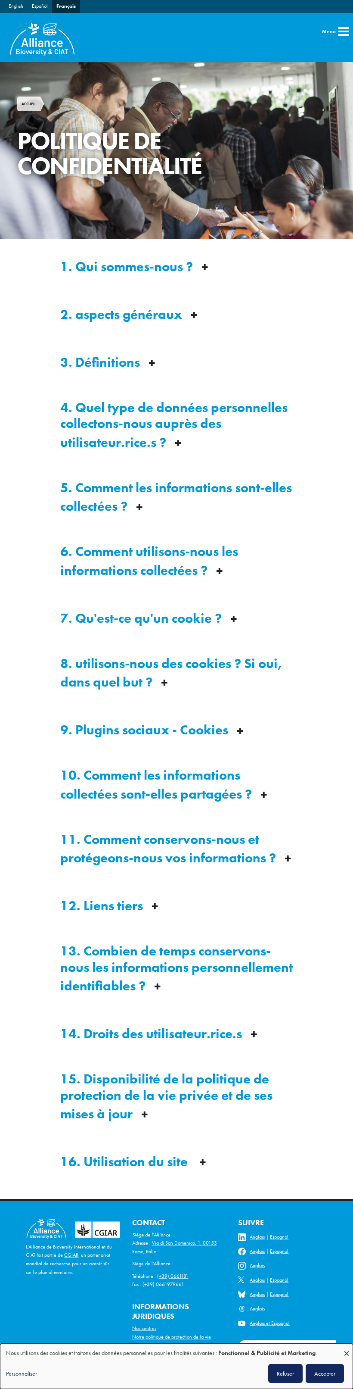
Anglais (257, 1236)
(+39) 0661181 (173, 1276)
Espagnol (279, 1236)
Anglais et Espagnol (270, 1323)
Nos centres (144, 1328)
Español (40, 6)
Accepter (324, 1373)
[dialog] (176, 1366)
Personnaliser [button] (21, 1373)
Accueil (29, 103)
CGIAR (71, 1255)
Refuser (285, 1373)
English (16, 6)
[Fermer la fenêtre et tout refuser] (346, 1349)
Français (66, 6)
